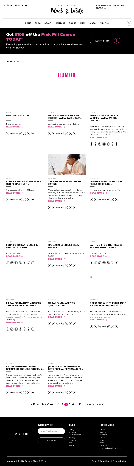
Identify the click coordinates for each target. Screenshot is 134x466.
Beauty (72, 437)
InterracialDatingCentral (110, 448)
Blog (38, 23)
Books (72, 23)
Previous (47, 404)
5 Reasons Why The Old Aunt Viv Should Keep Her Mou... (108, 304)
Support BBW (119, 5)
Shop (83, 23)
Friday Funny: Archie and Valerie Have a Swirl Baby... (65, 116)
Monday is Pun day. (18, 115)
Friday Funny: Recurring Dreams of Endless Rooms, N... (25, 367)
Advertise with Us (103, 5)
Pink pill (104, 23)
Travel (71, 443)
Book (102, 437)
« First (35, 404)
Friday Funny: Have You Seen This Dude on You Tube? (23, 304)
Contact (60, 23)
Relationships (75, 435)
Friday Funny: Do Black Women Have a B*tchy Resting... (104, 118)
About (48, 23)
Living (71, 429)
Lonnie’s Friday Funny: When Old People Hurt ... (23, 182)
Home (28, 23)
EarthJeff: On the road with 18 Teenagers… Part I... (108, 246)
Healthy (72, 440)
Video (93, 23)
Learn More (102, 40)
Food (71, 445)
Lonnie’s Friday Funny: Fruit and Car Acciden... (23, 246)
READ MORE (13, 127)
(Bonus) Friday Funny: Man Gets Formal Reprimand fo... (65, 367)
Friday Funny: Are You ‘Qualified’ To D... (61, 304)
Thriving (72, 432)
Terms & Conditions (101, 461)
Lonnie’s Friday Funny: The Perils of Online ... (106, 182)
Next (90, 404)
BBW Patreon (101, 8)
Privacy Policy (119, 461)
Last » (99, 404)
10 (80, 404)
